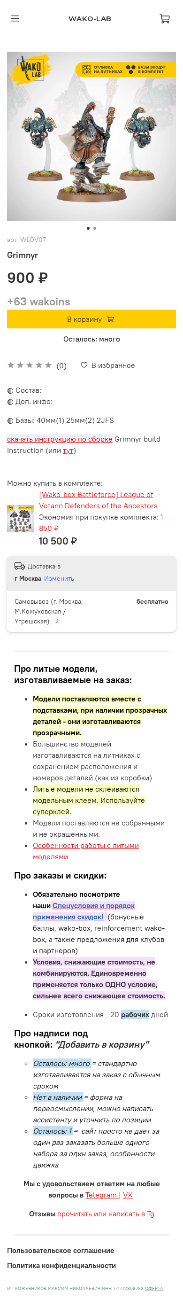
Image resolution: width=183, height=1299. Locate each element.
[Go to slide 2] (94, 228)
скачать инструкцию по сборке (60, 438)
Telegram (102, 1194)
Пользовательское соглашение (60, 1250)
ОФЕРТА (154, 1288)
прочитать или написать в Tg (105, 1213)
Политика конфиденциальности (61, 1265)
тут (68, 450)
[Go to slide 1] (88, 228)
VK (128, 1194)
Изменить (59, 578)
